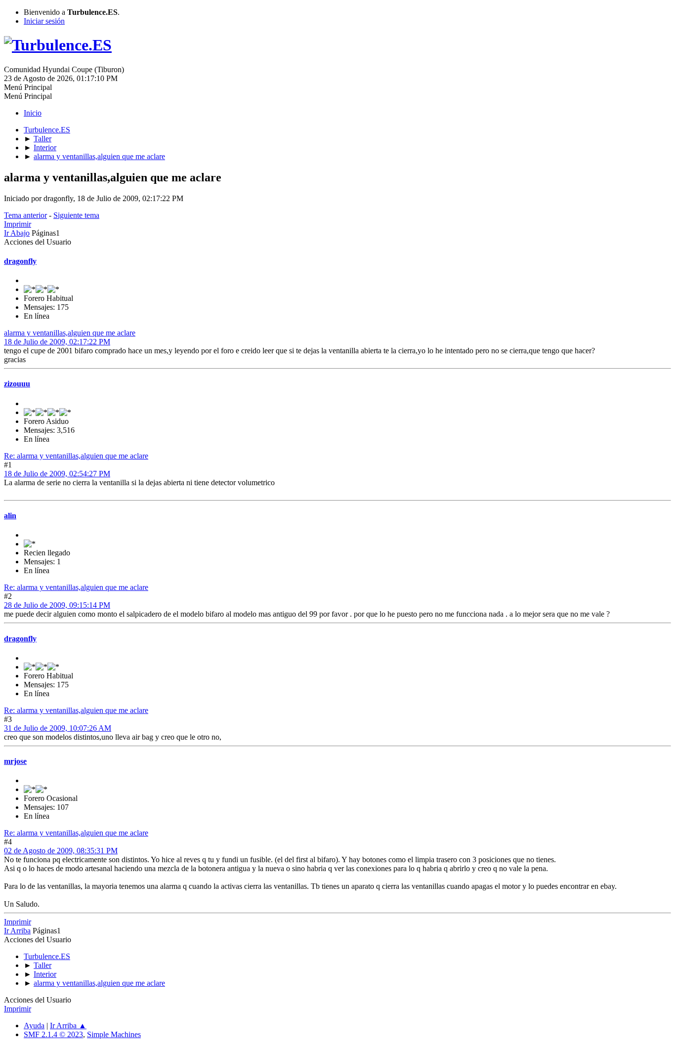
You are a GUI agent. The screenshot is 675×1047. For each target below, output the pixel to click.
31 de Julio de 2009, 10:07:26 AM (57, 728)
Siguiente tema (76, 215)
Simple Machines (114, 1034)
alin (10, 515)
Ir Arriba (17, 930)
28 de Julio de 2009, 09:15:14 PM (57, 605)
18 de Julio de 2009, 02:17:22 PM (57, 341)
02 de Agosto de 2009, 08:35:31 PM (61, 850)
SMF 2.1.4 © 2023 (53, 1034)
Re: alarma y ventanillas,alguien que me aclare (76, 456)
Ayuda (34, 1025)
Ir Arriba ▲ (68, 1025)
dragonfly (20, 261)
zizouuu (17, 383)
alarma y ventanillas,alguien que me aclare (69, 333)
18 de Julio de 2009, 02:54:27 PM (57, 473)
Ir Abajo (17, 233)
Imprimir (17, 224)
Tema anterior (25, 215)
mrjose (15, 761)
